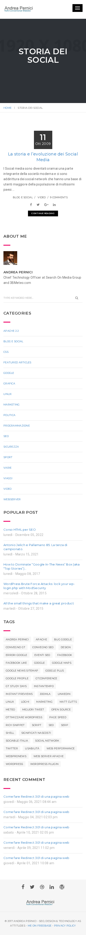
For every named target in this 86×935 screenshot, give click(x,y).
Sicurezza (11, 455)
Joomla (45, 703)
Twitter (12, 757)
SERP (64, 734)
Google (8, 382)
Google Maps (61, 672)
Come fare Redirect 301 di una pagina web (36, 805)
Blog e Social (23, 206)
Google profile (17, 687)
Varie (7, 476)
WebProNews (16, 765)
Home (7, 107)
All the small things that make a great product (38, 612)
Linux (7, 403)
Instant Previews (19, 703)
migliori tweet (33, 718)
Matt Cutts (68, 710)
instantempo (44, 695)
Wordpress (14, 773)
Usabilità (32, 757)
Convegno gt (15, 656)
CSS (5, 361)
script (37, 734)
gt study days (16, 695)
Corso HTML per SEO (19, 539)
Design (66, 656)
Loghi (25, 710)
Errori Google (16, 664)
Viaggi (8, 487)
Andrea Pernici (17, 648)
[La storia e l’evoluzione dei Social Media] (32, 214)
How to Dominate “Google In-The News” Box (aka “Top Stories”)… (41, 575)
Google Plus (54, 679)
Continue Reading (43, 222)
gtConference (46, 687)
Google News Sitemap (22, 679)
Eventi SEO (42, 664)
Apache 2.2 (11, 340)
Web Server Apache (48, 765)
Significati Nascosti (36, 742)
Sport (7, 466)
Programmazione (16, 434)
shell (10, 742)
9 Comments (59, 206)
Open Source (61, 718)
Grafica (9, 392)
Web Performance (61, 757)
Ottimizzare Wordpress (24, 726)
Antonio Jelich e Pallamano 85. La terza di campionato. (35, 556)
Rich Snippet (15, 734)
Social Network (47, 749)
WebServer (12, 508)
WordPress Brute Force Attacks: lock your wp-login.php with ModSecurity (39, 595)
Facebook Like (16, 672)
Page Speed (57, 726)
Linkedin (64, 703)
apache (41, 648)
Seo (6, 445)
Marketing (11, 413)
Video (42, 206)
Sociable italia (17, 749)
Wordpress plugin (44, 773)
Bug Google (63, 648)
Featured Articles (17, 371)
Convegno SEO (42, 656)
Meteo (10, 718)
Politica (9, 424)
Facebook (64, 664)
